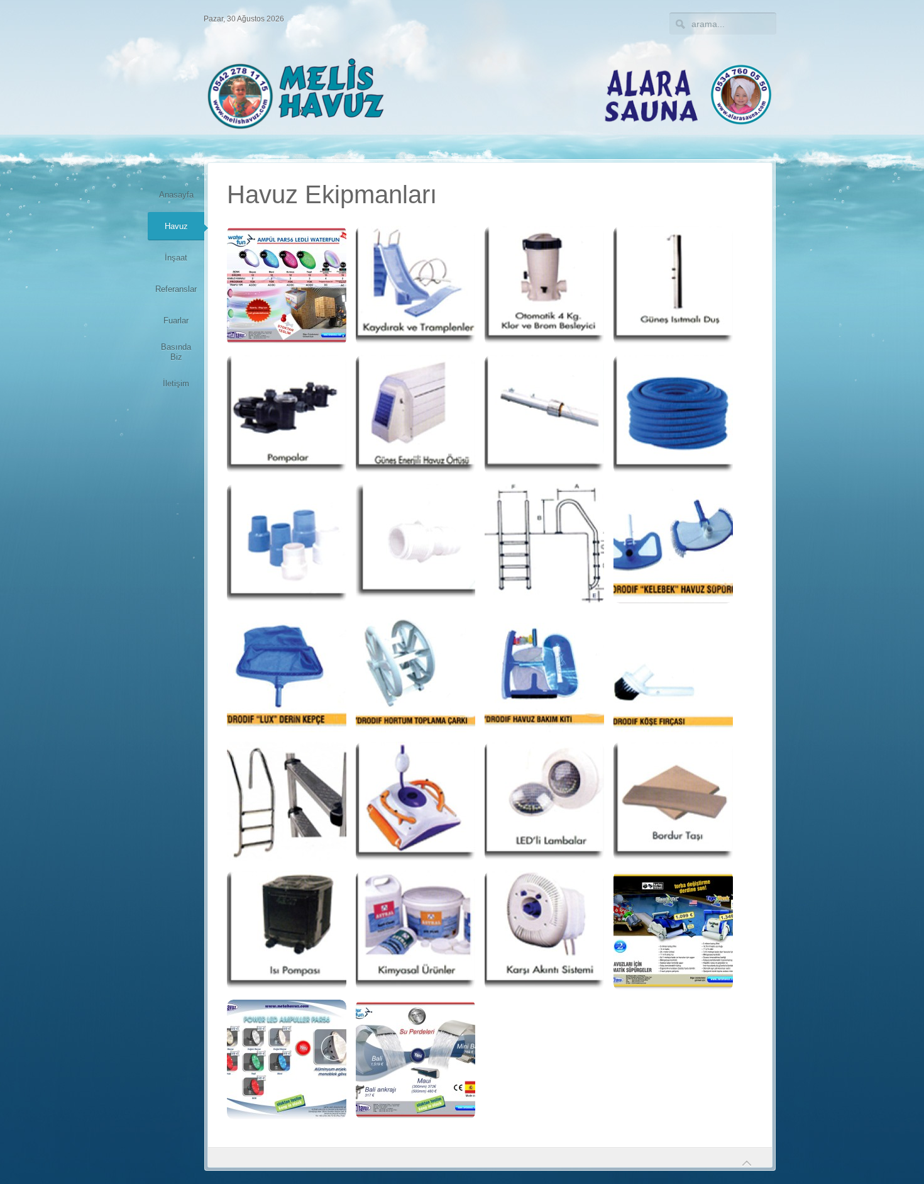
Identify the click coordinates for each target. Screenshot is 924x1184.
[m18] (286, 543)
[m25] (286, 672)
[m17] (673, 414)
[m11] (544, 285)
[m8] (415, 930)
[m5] (544, 801)
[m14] (286, 414)
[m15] (415, 414)
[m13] (673, 285)
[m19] (415, 543)
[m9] (544, 930)
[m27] (544, 672)
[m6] (673, 801)
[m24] (673, 543)
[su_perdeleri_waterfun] (415, 1059)
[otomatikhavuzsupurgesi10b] (673, 930)
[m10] (415, 285)
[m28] (673, 672)
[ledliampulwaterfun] (286, 285)
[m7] (286, 930)
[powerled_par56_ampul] (286, 1059)
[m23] (544, 543)
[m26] (415, 672)
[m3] (415, 801)
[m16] (544, 414)
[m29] (286, 801)
